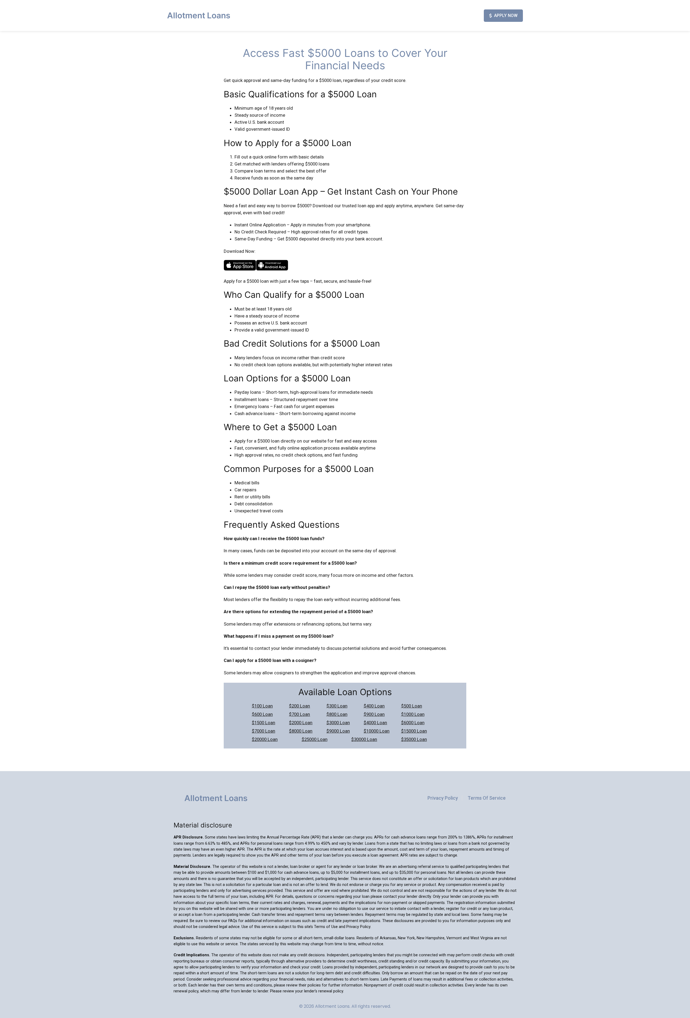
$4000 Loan (375, 722)
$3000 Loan (338, 722)
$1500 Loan (263, 722)
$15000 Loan (414, 731)
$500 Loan (411, 706)
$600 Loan (262, 714)
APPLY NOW (506, 15)
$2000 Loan (300, 722)
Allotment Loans (198, 15)
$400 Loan (374, 706)
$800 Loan (336, 714)
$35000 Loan (414, 739)
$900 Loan (374, 714)
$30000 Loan (364, 739)
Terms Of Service (487, 798)
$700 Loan (299, 714)
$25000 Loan (314, 739)
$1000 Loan (413, 714)
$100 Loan (262, 706)
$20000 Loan (265, 739)
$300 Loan (336, 706)
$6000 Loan (413, 722)
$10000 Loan (376, 731)
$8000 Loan (300, 731)
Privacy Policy (442, 798)
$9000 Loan (338, 731)
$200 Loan (299, 706)
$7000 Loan (263, 731)
